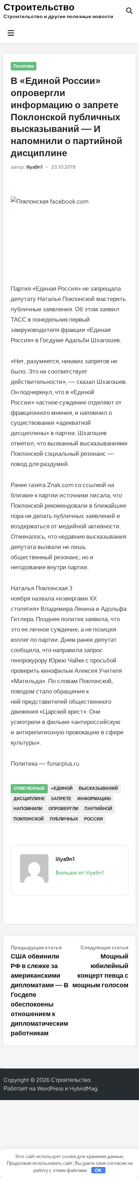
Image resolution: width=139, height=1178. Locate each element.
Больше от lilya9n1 (80, 873)
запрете (61, 798)
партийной (98, 808)
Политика (24, 66)
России (93, 819)
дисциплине (29, 798)
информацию (94, 798)
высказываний (98, 788)
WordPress (50, 1088)
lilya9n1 (34, 167)
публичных (64, 819)
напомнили (28, 808)
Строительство (39, 7)
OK (98, 1170)
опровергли (63, 808)
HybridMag (83, 1088)
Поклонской (29, 819)
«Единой (62, 788)
